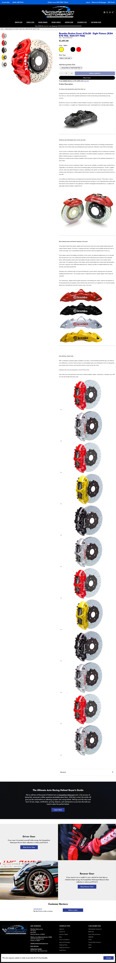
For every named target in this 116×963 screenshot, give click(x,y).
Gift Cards (111, 2)
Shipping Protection (64, 947)
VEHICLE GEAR (30, 22)
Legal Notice (62, 950)
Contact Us (62, 932)
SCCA (89, 945)
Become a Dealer (63, 934)
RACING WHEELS (56, 22)
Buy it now (87, 78)
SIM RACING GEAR (96, 22)
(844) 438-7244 (18, 2)
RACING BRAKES (42, 22)
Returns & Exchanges (99, 2)
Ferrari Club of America (94, 934)
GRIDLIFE (90, 937)
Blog (60, 937)
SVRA (89, 947)
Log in (88, 2)
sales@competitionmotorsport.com (39, 943)
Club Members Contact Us (95, 929)
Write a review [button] (73, 910)
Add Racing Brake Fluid (67, 64)
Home (2, 29)
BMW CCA (91, 932)
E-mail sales (6, 2)
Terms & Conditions (64, 939)
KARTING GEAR (69, 22)
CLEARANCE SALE (82, 22)
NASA (90, 939)
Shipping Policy (63, 945)
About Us (61, 929)
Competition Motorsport (67, 795)
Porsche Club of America (94, 942)
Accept (108, 958)
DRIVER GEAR (18, 22)
